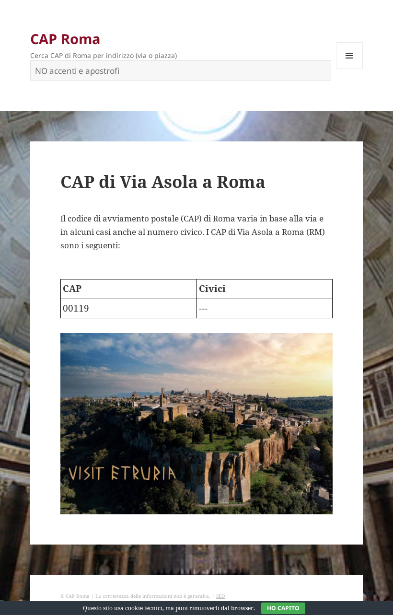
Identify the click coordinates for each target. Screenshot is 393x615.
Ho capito (283, 608)
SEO (220, 595)
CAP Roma (65, 38)
